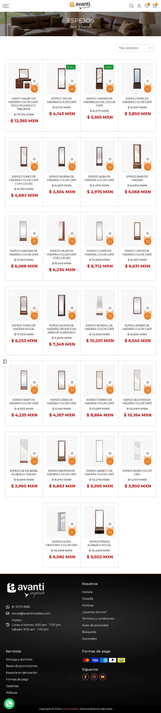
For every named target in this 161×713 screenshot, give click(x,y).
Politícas (87, 605)
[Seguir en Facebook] (85, 676)
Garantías (12, 686)
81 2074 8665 (21, 607)
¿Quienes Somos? (94, 612)
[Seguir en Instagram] (94, 676)
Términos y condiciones (98, 618)
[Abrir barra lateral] (5, 361)
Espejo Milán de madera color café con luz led (61, 254)
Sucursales (89, 638)
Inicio (73, 27)
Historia (87, 592)
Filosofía (87, 598)
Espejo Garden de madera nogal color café (99, 102)
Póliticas (11, 693)
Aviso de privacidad (95, 625)
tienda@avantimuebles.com (31, 613)
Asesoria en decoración (21, 672)
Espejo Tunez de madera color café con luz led (23, 180)
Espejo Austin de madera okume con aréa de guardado (61, 329)
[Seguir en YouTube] (102, 676)
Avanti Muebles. (70, 708)
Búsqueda (89, 632)
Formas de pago (17, 679)
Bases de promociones (21, 666)
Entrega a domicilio (19, 659)
